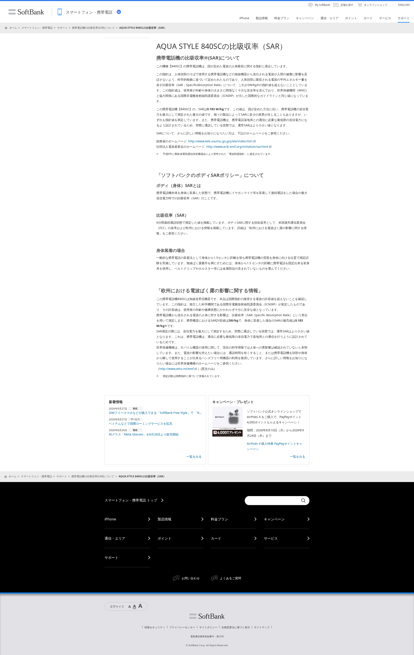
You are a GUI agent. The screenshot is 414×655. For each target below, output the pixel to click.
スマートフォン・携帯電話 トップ (131, 500)
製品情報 (164, 519)
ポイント (164, 538)
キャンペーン (274, 519)
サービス (271, 538)
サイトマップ (262, 627)
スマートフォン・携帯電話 (37, 28)
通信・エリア (115, 538)
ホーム (13, 28)
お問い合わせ (191, 578)
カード (216, 538)
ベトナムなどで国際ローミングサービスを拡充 (140, 423)
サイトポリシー (208, 627)
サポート (62, 28)
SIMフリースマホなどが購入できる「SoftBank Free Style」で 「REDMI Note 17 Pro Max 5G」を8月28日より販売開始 (190, 413)
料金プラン (219, 519)
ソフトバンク (207, 616)
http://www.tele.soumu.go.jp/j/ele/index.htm (220, 141)
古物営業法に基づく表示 (235, 627)
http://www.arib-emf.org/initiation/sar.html (237, 147)
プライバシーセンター (182, 627)
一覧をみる (194, 456)
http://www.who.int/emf (176, 369)
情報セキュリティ (154, 627)
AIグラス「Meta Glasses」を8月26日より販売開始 (144, 434)
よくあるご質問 (230, 578)
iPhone (110, 519)
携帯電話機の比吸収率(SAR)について (93, 28)
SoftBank (26, 12)
